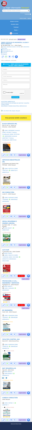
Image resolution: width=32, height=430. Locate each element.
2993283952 (5, 201)
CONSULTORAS (5, 104)
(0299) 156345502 (7, 47)
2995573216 (5, 172)
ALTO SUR (5, 250)
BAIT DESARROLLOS (9, 368)
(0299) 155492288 (9, 315)
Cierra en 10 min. (9, 321)
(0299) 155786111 (9, 403)
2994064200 (5, 290)
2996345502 (26, 47)
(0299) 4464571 (8, 228)
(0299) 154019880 (14, 257)
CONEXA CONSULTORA (10, 398)
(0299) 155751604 (14, 134)
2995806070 (5, 375)
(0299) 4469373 (8, 286)
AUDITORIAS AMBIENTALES (8, 101)
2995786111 (5, 405)
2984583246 (14, 346)
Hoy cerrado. (8, 142)
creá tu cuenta (23, 18)
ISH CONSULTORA (8, 192)
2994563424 (12, 259)
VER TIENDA (21, 275)
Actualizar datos (14, 24)
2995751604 (13, 140)
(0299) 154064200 (9, 288)
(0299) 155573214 (9, 168)
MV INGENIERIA (7, 310)
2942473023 (4, 48)
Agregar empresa (14, 21)
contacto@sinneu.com (7, 51)
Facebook (4, 52)
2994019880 (5, 261)
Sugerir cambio (22, 39)
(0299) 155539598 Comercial (12, 130)
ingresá (29, 18)
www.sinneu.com (7, 49)
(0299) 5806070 (8, 371)
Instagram (4, 54)
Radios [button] (16, 30)
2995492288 (14, 317)
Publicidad (27, 14)
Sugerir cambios (22, 155)
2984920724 (5, 348)
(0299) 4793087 (8, 253)
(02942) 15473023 (16, 47)
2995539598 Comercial (10, 136)
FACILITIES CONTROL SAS (11, 339)
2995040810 (5, 319)
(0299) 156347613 (9, 255)
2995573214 (14, 170)
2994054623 (14, 199)
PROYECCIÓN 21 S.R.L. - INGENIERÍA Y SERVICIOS (10, 282)
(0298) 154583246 (9, 344)
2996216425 (5, 230)
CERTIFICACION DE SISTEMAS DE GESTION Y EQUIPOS (15, 103)
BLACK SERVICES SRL (9, 124)
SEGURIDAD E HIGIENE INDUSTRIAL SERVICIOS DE (14, 106)
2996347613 (5, 259)
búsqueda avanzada (25, 12)
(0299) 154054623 (9, 197)
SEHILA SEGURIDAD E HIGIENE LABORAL (9, 222)
